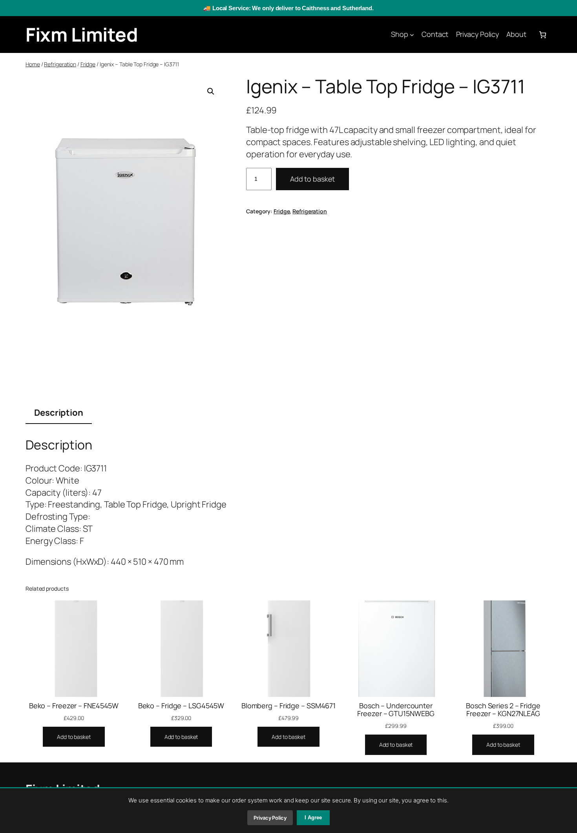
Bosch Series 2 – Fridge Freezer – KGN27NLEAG (503, 710)
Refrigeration (60, 64)
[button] (211, 91)
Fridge (87, 64)
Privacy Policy (270, 818)
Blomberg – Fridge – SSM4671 (288, 705)
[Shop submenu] (412, 35)
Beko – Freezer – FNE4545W (74, 705)
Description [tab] (58, 412)
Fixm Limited (82, 34)
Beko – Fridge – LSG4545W (181, 705)
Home (33, 64)
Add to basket (312, 179)
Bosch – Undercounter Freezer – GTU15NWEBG (395, 710)
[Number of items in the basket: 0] (542, 35)
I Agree (313, 817)
